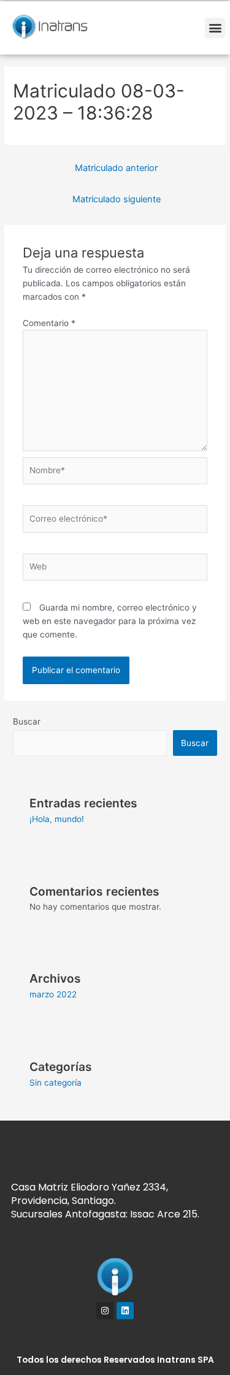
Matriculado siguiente (116, 199)
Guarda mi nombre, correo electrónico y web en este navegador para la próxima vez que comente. (110, 621)
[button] (215, 28)
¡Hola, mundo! (56, 819)
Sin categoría (55, 1082)
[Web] (115, 569)
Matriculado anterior (116, 167)
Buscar (26, 721)
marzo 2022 (53, 994)
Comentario (49, 323)
